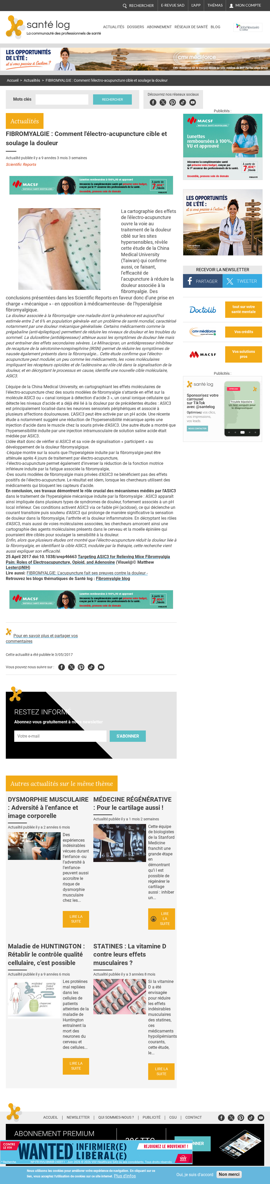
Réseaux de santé (191, 27)
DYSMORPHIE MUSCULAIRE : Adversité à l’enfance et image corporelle (48, 808)
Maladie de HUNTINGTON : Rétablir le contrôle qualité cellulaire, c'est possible (46, 954)
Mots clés (22, 99)
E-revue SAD (173, 5)
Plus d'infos (125, 1175)
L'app (196, 5)
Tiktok (182, 101)
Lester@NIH (17, 567)
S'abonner (128, 736)
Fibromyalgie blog (113, 578)
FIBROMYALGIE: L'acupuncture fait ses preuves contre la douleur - (87, 573)
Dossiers (135, 27)
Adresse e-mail (28, 727)
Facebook (153, 101)
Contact (193, 1117)
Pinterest (172, 101)
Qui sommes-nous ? (116, 1117)
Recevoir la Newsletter (222, 269)
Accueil (12, 80)
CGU (173, 1117)
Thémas (215, 5)
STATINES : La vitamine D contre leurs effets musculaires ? (129, 954)
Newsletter (78, 1117)
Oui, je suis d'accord (194, 1174)
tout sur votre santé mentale (244, 309)
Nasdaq (241, 23)
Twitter (163, 101)
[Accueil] (16, 27)
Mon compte (248, 5)
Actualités (113, 27)
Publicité (152, 1117)
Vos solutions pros (243, 354)
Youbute (192, 101)
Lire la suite (76, 919)
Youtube (101, 666)
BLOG (215, 27)
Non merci (229, 1174)
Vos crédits (243, 332)
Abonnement (159, 27)
